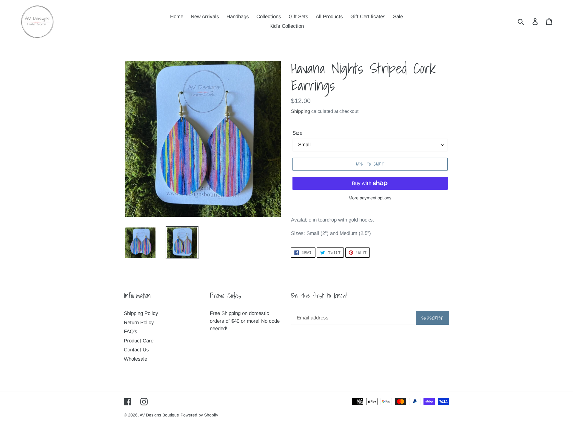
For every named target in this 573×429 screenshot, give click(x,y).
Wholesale (135, 359)
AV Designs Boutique (159, 415)
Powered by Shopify (199, 415)
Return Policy (139, 322)
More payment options (370, 197)
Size (297, 133)
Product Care (138, 341)
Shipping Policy (141, 313)
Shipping (300, 111)
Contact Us (136, 350)
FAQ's (130, 331)
